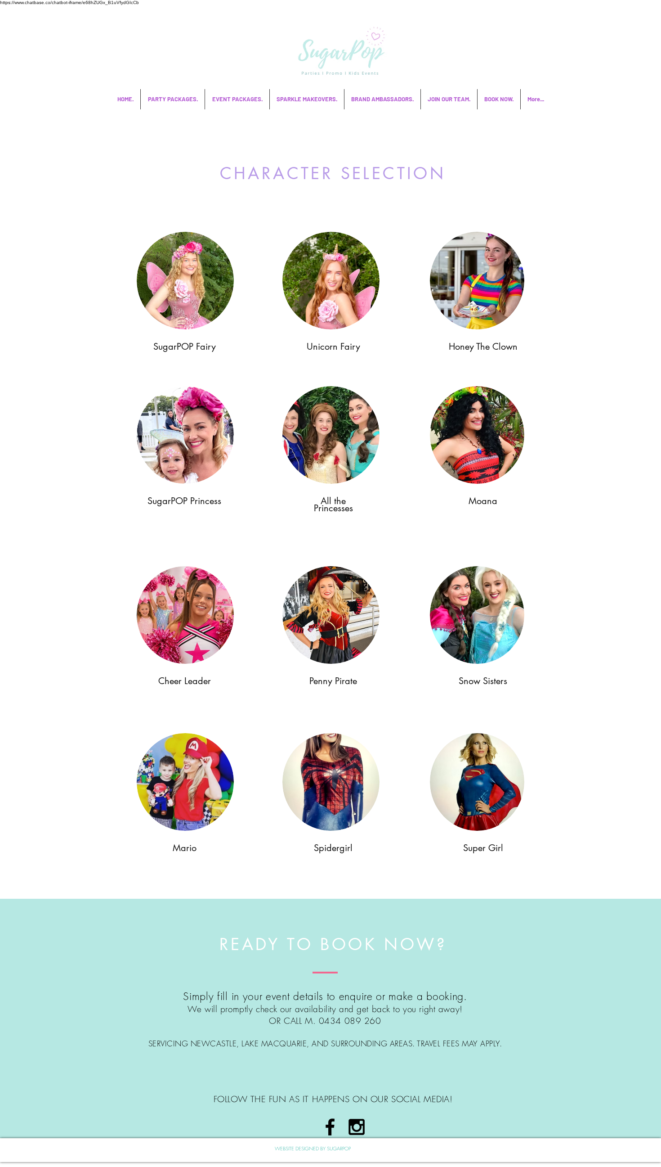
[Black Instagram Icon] (356, 1127)
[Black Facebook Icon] (330, 1127)
